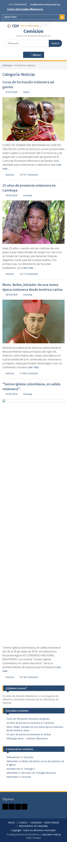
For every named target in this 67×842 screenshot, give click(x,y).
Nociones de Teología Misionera (38, 772)
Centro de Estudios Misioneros (25, 9)
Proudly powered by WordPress (23, 834)
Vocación (28, 757)
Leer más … (29, 268)
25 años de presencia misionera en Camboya (30, 722)
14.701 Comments (28, 174)
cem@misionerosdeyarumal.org (45, 4)
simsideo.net (13, 768)
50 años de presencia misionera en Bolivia (29, 734)
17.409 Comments (28, 373)
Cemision (33, 31)
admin (26, 92)
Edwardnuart (13, 757)
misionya (27, 195)
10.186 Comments (28, 677)
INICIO (11, 823)
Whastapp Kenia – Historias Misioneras (27, 738)
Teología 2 (29, 768)
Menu (37, 55)
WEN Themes (33, 837)
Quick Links (10, 16)
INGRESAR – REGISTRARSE (45, 823)
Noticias (10, 174)
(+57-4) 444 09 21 (17, 4)
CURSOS (22, 823)
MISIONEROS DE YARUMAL (33, 826)
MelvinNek (12, 761)
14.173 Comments (28, 273)
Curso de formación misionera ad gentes (28, 718)
